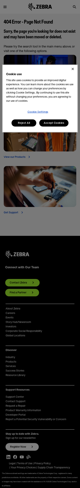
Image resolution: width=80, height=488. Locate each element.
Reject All (24, 123)
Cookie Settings (38, 112)
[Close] (73, 69)
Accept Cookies (54, 123)
